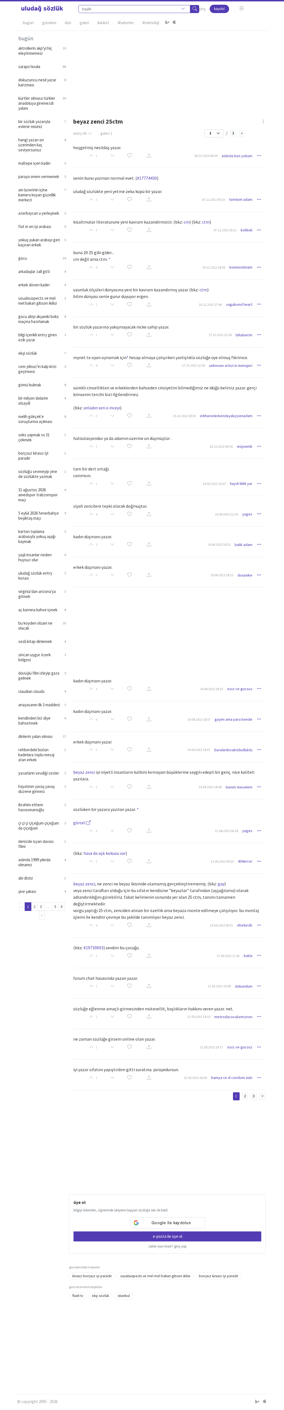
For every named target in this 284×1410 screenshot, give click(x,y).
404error (245, 861)
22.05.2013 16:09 (195, 1078)
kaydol (219, 8)
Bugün (28, 22)
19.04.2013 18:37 (199, 719)
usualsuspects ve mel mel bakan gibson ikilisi (155, 1276)
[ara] (194, 9)
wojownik (244, 446)
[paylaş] (148, 155)
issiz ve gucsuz (239, 688)
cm (186, 222)
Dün (68, 22)
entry (80, 133)
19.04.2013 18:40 (210, 787)
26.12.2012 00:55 (221, 446)
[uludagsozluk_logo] (42, 9)
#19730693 (93, 947)
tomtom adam (240, 199)
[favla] (129, 156)
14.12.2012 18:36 (213, 267)
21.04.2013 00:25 (222, 861)
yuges (247, 514)
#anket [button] (103, 22)
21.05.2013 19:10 (198, 1017)
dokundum (243, 986)
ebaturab (244, 925)
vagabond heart (239, 304)
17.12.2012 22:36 (193, 365)
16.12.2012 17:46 (210, 304)
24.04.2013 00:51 (221, 925)
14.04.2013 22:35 (226, 514)
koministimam (240, 267)
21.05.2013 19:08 (219, 986)
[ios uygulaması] (174, 23)
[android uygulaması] (167, 23)
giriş (202, 8)
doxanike (244, 575)
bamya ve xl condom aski (231, 1077)
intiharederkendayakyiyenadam (226, 415)
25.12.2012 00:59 (184, 416)
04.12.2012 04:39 (205, 156)
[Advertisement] (167, 70)
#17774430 (147, 178)
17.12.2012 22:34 (220, 335)
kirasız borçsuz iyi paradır (92, 1276)
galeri (106, 133)
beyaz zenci (84, 772)
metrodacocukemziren (233, 1016)
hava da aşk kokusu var (104, 853)
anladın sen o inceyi (101, 407)
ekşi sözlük (100, 1295)
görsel (79, 822)
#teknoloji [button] (150, 22)
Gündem (49, 22)
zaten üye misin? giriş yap (167, 1246)
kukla (248, 955)
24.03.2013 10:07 (214, 484)
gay (221, 883)
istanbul (124, 1295)
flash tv (77, 1295)
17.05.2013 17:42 (228, 956)
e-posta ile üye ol (167, 1236)
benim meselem (239, 787)
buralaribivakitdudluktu (233, 749)
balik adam (243, 544)
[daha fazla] (241, 8)
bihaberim (244, 334)
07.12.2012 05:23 (213, 199)
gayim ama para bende (233, 719)
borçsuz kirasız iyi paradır (218, 1276)
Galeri (84, 22)
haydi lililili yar (241, 483)
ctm (206, 222)
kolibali (246, 229)
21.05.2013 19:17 (211, 1047)
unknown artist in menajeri (230, 365)
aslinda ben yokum (237, 155)
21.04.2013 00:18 (226, 831)
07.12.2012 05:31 (225, 230)
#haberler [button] (126, 22)
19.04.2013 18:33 (218, 544)
